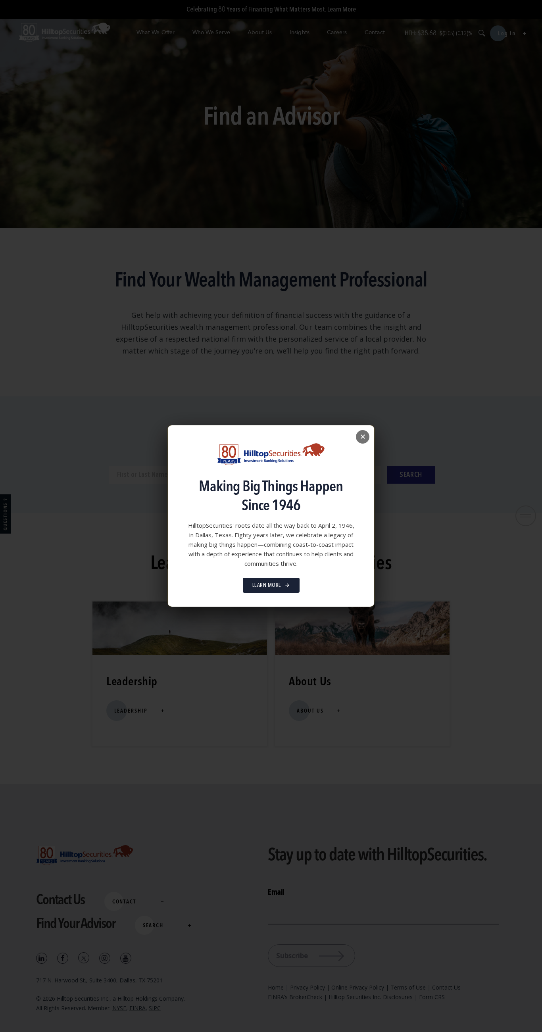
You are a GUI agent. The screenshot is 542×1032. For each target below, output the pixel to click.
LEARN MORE (266, 585)
